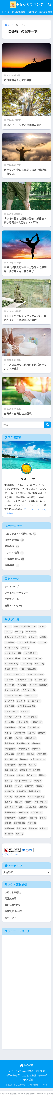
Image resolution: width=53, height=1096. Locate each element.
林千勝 (31, 775)
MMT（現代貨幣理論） (25, 626)
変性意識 (10, 749)
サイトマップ (12, 586)
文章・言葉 (11, 770)
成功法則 (10, 765)
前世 (8, 738)
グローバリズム (28, 669)
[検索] (47, 425)
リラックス (22, 722)
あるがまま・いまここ (15, 637)
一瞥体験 (36, 722)
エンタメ (26, 664)
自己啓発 (36, 812)
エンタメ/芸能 (14, 552)
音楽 (43, 828)
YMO (19, 632)
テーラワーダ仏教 (38, 685)
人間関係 (19, 733)
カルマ (39, 664)
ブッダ (21, 701)
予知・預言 (33, 727)
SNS (42, 626)
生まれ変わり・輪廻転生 (28, 791)
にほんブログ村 (10, 854)
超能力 (32, 823)
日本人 (9, 775)
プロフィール (12, 599)
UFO (8, 632)
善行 (36, 743)
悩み (24, 759)
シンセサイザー (35, 674)
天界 (36, 749)
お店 (43, 637)
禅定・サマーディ (14, 807)
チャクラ (9, 685)
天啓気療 (24, 749)
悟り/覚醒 (32, 12)
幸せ (30, 754)
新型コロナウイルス (30, 770)
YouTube (31, 632)
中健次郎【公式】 (14, 911)
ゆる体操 (9, 642)
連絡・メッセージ (14, 605)
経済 (43, 807)
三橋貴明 (10, 727)
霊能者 (33, 828)
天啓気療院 (10, 898)
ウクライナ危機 (12, 658)
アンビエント (11, 648)
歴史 (8, 781)
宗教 (20, 754)
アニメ (42, 642)
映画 (20, 775)
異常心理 (20, 797)
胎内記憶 (23, 812)
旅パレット (10, 917)
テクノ (22, 685)
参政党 (9, 743)
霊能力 (21, 828)
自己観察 (10, 818)
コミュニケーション (14, 674)
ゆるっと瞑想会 (13, 892)
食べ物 (9, 834)
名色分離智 (23, 743)
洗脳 (8, 786)
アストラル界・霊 (26, 642)
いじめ (33, 637)
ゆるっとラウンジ (30, 4)
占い (18, 738)
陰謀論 (9, 828)
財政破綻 (19, 823)
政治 (22, 765)
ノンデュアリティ (13, 695)
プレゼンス (34, 701)
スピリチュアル (24, 680)
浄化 (18, 786)
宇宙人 (9, 754)
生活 (8, 797)
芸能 (33, 818)
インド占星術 (30, 653)
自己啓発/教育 (14, 540)
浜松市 (29, 786)
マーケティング (13, 717)
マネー (25, 711)
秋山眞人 (31, 807)
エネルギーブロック (32, 658)
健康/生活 (12, 546)
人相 (8, 733)
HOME (28, 1065)
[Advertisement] (26, 964)
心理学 (41, 754)
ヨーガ (9, 722)
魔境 (19, 834)
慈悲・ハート (38, 759)
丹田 (22, 727)
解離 (43, 818)
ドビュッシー (28, 690)
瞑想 (8, 802)
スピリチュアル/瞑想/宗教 (13, 12)
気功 (37, 781)
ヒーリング (31, 695)
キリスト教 (11, 669)
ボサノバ (9, 706)
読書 (8, 823)
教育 (32, 765)
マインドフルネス (26, 706)
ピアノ (9, 701)
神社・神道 (41, 802)
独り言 (9, 791)
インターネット (13, 653)
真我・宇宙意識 (36, 797)
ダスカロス (40, 680)
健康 (41, 733)
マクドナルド (11, 711)
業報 (42, 775)
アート (25, 648)
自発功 (22, 818)
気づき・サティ (23, 781)
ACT (8, 626)
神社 (28, 802)
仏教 (31, 733)
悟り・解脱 (11, 759)
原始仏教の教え (13, 905)
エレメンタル (11, 664)
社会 (18, 802)
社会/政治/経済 (14, 559)
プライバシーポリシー (16, 593)
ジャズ (9, 680)
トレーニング (12, 690)
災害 (39, 786)
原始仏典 (30, 738)
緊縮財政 (10, 812)
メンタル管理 (30, 717)
